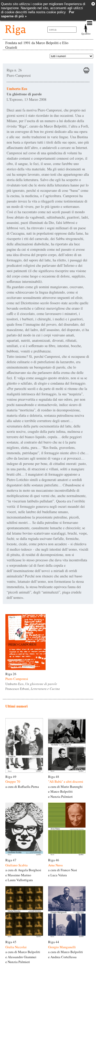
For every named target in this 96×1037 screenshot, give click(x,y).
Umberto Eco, (31, 683)
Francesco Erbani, (32, 688)
